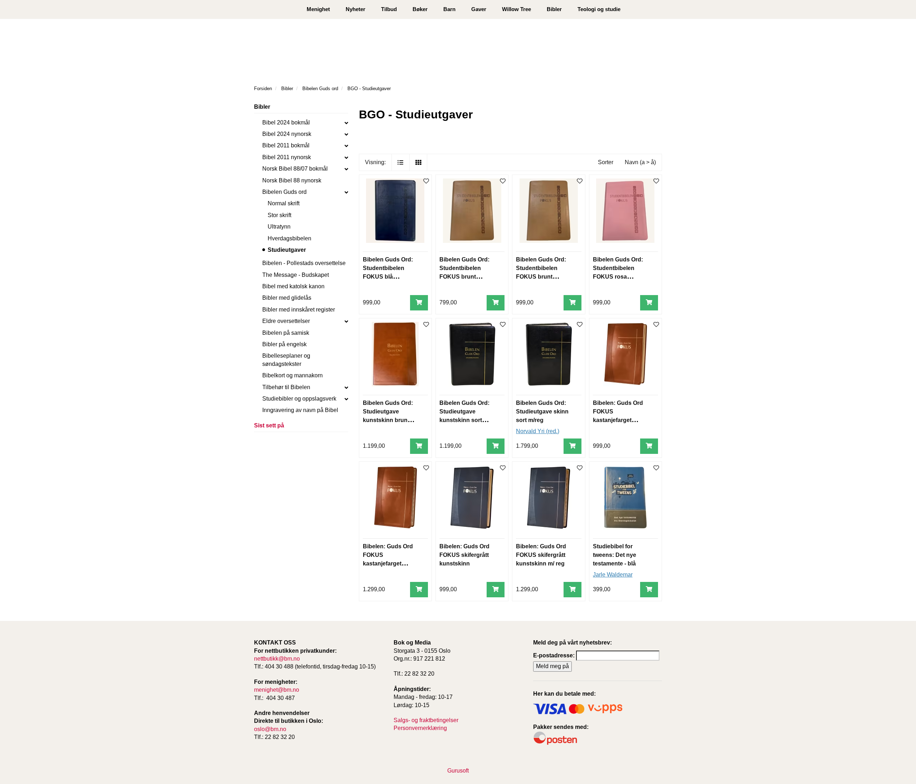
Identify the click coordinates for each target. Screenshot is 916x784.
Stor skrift (279, 215)
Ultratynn (279, 227)
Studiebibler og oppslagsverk (299, 399)
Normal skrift (283, 203)
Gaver (478, 9)
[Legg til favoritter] (426, 181)
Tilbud (389, 9)
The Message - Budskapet (295, 275)
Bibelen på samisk (285, 333)
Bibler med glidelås (286, 298)
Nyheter (355, 9)
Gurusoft (458, 771)
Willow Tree (516, 9)
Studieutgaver (287, 250)
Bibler (554, 9)
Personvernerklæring (420, 728)
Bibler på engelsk (284, 344)
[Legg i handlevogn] (419, 302)
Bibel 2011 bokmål (286, 145)
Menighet (318, 9)
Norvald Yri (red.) (537, 431)
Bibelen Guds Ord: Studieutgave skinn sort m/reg (542, 411)
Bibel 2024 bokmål (286, 122)
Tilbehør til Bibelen (286, 387)
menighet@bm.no (276, 690)
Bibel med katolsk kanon (293, 286)
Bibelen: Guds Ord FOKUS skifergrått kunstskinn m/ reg (541, 555)
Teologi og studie (599, 9)
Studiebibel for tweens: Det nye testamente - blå (614, 555)
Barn (449, 9)
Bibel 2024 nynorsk (286, 134)
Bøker (420, 9)
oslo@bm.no (270, 729)
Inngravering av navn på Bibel (300, 410)
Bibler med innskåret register (298, 310)
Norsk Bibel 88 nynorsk (291, 180)
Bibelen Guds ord (284, 192)
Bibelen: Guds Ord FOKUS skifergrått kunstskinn (464, 555)
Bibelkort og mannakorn (292, 375)
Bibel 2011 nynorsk (286, 157)
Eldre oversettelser (286, 321)
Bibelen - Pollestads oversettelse (304, 263)
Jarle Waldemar (613, 575)
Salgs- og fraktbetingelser (426, 720)
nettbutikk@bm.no (277, 659)
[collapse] (346, 123)
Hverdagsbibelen (289, 238)
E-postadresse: (554, 655)
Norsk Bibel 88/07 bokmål (295, 169)
